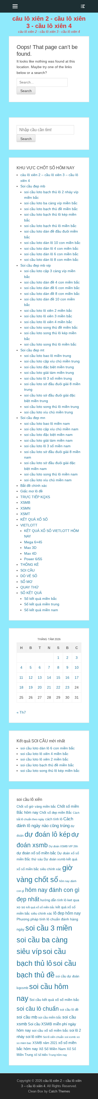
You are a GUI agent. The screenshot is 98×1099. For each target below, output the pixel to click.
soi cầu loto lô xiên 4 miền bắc (48, 322)
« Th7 (21, 712)
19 (31, 687)
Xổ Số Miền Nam (52, 1049)
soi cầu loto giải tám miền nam (48, 440)
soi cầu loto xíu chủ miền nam (48, 480)
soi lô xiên (34, 1036)
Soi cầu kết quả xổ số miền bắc (54, 1000)
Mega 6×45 (33, 542)
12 (31, 677)
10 (77, 667)
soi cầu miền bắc (49, 1017)
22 (58, 687)
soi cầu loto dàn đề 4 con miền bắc (52, 282)
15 (58, 677)
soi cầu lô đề (69, 1009)
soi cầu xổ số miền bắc (50, 1030)
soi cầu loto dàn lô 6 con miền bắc (51, 254)
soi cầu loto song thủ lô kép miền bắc (49, 771)
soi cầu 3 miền (48, 928)
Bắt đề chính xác (33, 486)
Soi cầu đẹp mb (32, 186)
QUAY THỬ (29, 587)
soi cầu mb (27, 1017)
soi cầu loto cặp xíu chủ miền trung (52, 361)
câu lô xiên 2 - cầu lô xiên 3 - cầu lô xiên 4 (49, 22)
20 (40, 687)
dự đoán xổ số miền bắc (36, 853)
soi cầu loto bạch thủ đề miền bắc (51, 209)
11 (21, 677)
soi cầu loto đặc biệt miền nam (48, 435)
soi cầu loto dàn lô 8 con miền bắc (51, 260)
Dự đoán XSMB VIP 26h (63, 846)
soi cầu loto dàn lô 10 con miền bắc (52, 243)
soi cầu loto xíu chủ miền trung (48, 412)
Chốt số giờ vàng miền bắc (36, 806)
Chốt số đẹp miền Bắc (55, 812)
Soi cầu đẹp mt (32, 350)
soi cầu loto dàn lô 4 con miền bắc (51, 248)
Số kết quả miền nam (41, 610)
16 (67, 677)
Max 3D (30, 548)
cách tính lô (53, 819)
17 (77, 677)
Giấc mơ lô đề (31, 491)
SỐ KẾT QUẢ (31, 593)
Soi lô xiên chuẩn (53, 1036)
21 (49, 687)
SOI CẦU (27, 570)
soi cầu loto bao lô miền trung (47, 356)
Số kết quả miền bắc (40, 599)
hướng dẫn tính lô (53, 900)
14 (49, 677)
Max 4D (30, 553)
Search (26, 139)
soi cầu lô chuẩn (38, 1008)
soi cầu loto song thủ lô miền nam (51, 474)
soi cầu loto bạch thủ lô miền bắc (50, 226)
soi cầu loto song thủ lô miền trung (51, 407)
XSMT (25, 514)
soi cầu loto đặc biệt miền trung (49, 367)
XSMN (25, 508)
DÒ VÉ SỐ (28, 576)
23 (67, 687)
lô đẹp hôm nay (67, 913)
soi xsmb (70, 1036)
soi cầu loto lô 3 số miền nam (47, 446)
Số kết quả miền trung (41, 604)
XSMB (25, 502)
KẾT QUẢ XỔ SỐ (34, 519)
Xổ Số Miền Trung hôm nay (50, 1054)
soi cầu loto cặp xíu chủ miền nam (51, 429)
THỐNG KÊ (29, 564)
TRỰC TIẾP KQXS (35, 497)
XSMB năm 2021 (44, 1043)
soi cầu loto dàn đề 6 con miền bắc (52, 288)
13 (40, 677)
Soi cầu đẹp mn (32, 418)
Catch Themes (59, 1091)
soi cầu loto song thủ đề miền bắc (51, 327)
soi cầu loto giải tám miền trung (49, 373)
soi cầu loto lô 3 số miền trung (48, 378)
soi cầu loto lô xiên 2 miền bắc (48, 310)
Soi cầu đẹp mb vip (35, 265)
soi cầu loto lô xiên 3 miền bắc (48, 316)
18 (21, 687)
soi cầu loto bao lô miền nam (47, 423)
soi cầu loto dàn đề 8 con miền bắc (52, 294)
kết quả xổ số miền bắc (40, 907)
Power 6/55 (33, 559)
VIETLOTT (28, 525)
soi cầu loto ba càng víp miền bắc (50, 203)
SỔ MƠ (26, 582)
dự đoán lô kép (47, 834)
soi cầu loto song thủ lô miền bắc (50, 344)
